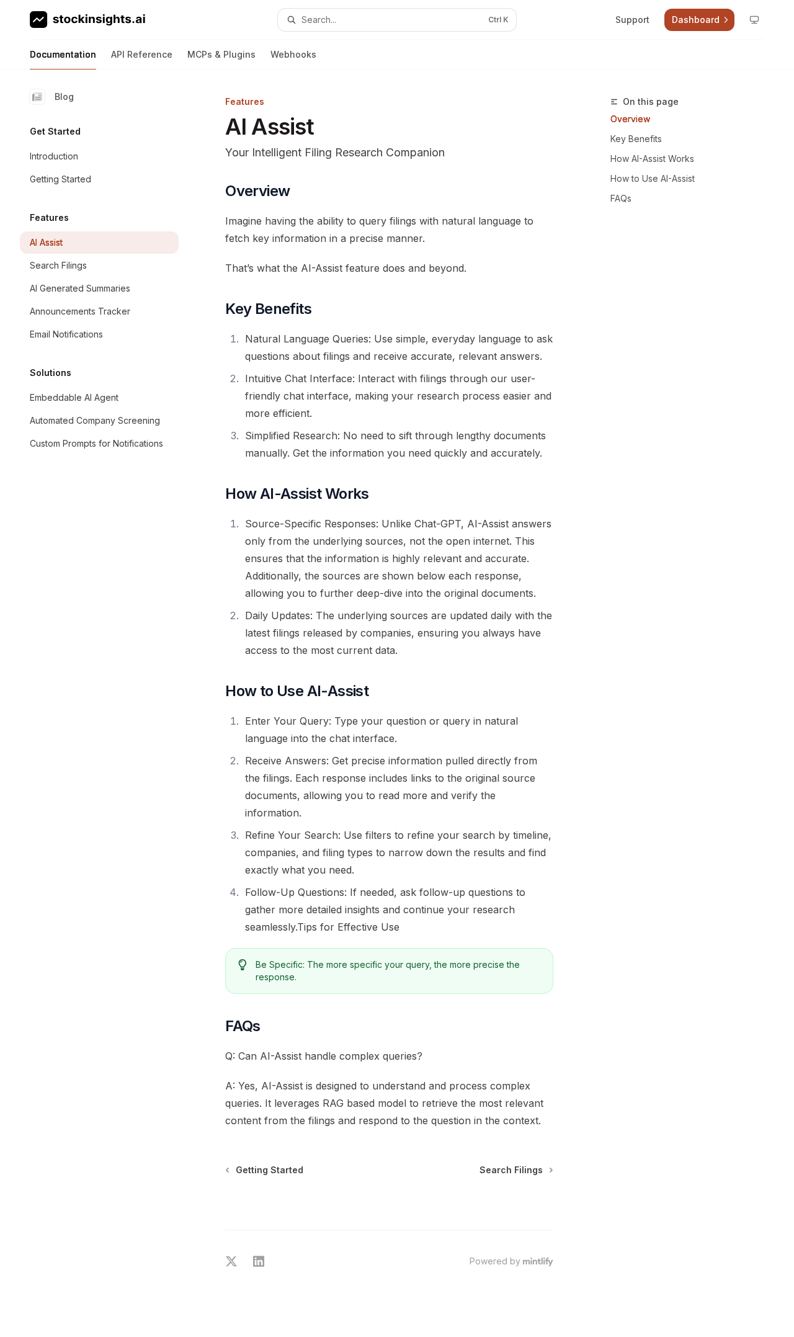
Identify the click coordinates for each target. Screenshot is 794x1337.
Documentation (63, 54)
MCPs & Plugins (221, 54)
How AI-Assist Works (652, 158)
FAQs (620, 198)
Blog (64, 96)
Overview (630, 119)
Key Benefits (636, 138)
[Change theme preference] (754, 20)
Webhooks (293, 54)
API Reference (141, 54)
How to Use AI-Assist (652, 178)
